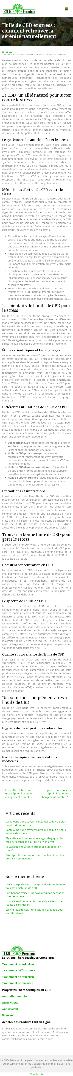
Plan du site (37, 1074)
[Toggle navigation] (66, 8)
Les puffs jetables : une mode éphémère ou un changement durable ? (19, 793)
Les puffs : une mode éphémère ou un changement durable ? (54, 793)
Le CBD (9, 51)
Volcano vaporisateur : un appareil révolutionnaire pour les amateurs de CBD (36, 886)
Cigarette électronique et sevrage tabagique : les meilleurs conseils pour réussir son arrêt (34, 840)
